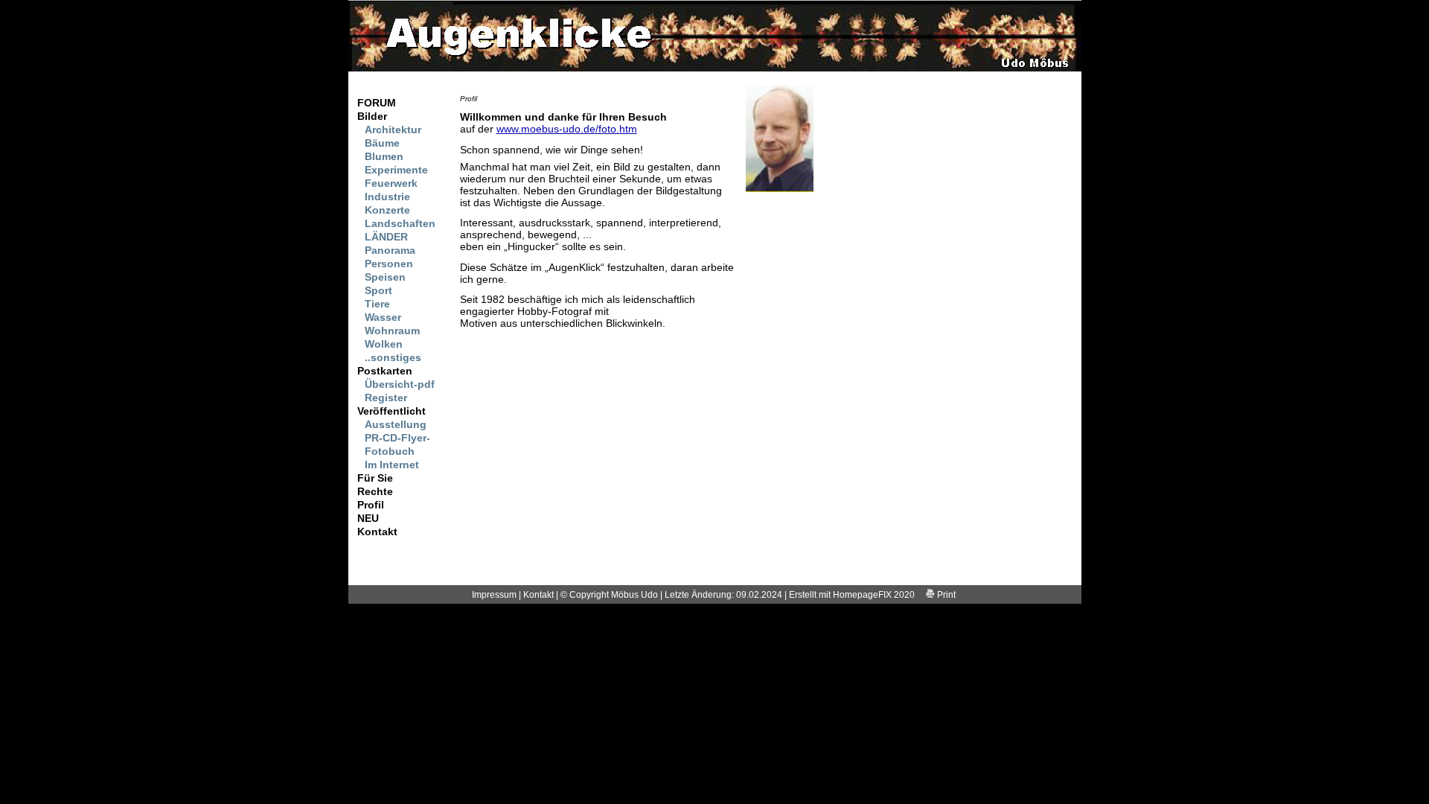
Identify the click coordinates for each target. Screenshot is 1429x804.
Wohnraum (392, 330)
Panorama (390, 250)
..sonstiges (393, 357)
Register (386, 397)
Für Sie (375, 478)
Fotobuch (390, 451)
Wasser (383, 317)
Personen (389, 263)
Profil (370, 505)
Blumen (384, 156)
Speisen (385, 277)
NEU (368, 518)
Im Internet (392, 464)
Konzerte (387, 210)
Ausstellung (395, 424)
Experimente (396, 170)
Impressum (494, 595)
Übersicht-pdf (400, 384)
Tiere (377, 304)
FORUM (376, 103)
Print (945, 595)
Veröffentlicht (391, 411)
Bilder (372, 116)
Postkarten (384, 371)
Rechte (375, 491)
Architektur (393, 129)
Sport (378, 290)
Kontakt (377, 531)
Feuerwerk (391, 183)
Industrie (387, 196)
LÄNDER (386, 237)
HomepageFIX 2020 (874, 595)
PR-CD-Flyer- (397, 438)
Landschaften (400, 223)
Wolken (384, 344)
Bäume (382, 143)
